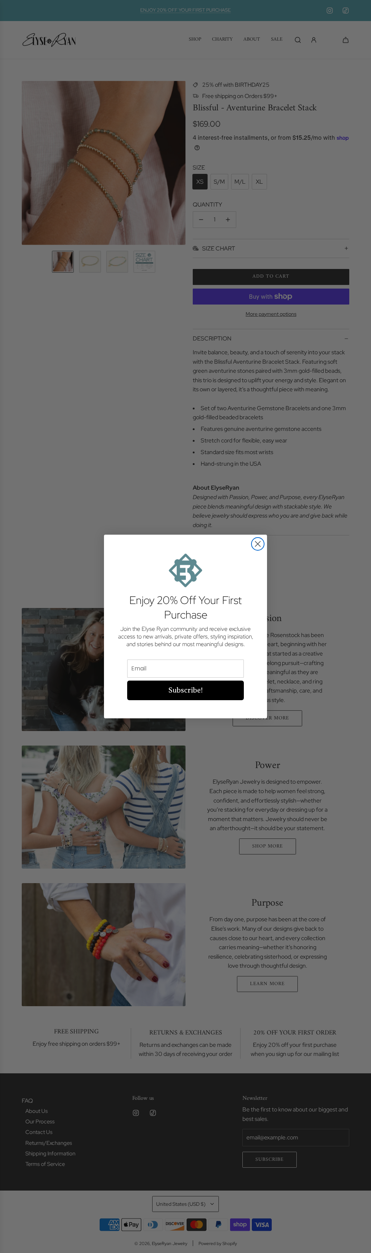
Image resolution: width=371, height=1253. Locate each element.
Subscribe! (185, 690)
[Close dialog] (257, 544)
